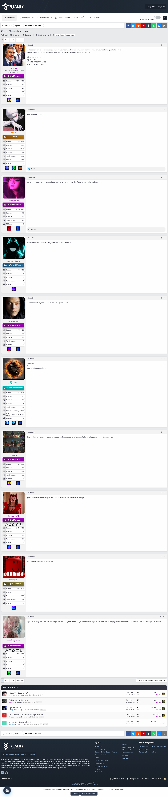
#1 (164, 45)
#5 (164, 298)
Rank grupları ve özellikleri (148, 752)
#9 (164, 556)
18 (41, 724)
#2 (164, 109)
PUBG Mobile (126, 750)
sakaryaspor (70, 35)
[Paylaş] (161, 45)
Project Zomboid (128, 747)
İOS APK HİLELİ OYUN (18, 693)
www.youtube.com (18, 414)
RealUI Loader (64, 17)
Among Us (98, 746)
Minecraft (98, 772)
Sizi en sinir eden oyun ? (19, 700)
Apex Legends (100, 749)
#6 (164, 359)
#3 (164, 177)
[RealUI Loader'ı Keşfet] (7, 790)
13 (37, 717)
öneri (57, 35)
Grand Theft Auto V (101, 760)
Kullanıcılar (44, 17)
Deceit (97, 758)
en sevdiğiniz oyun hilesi (20, 722)
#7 (164, 432)
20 (46, 724)
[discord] (2, 773)
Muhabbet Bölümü (31, 695)
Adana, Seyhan (19, 411)
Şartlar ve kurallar (118, 779)
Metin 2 (97, 769)
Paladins (125, 744)
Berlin (22, 160)
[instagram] (6, 773)
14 (40, 717)
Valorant (125, 756)
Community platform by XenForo (84, 783)
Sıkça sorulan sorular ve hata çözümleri (152, 746)
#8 (164, 493)
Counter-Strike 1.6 (101, 755)
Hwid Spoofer (99, 763)
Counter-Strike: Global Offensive (106, 752)
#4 (164, 238)
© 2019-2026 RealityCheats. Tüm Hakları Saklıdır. (84, 785)
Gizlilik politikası (134, 779)
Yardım (146, 779)
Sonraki (19, 40)
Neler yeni (26, 17)
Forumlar (11, 17)
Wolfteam (125, 758)
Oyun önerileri (15, 707)
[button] (33, 18)
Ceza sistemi (143, 749)
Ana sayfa (158, 779)
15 (42, 717)
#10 (164, 617)
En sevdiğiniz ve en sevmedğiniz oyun (26, 714)
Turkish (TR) (149, 19)
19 (43, 724)
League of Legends (101, 766)
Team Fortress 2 (127, 753)
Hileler (80, 17)
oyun (62, 35)
